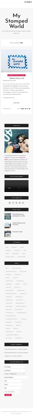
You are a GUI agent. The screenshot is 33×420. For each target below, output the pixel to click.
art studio (8, 274)
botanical (17, 274)
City (5, 381)
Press (24, 250)
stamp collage (9, 331)
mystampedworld (21, 312)
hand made (9, 296)
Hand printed (18, 296)
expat (25, 284)
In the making (17, 250)
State (6, 384)
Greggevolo (7, 356)
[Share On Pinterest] (25, 108)
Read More (16, 102)
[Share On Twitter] (23, 108)
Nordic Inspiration (23, 349)
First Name (7, 367)
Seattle (15, 328)
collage (15, 277)
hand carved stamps (11, 293)
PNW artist (9, 322)
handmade (23, 293)
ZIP (5, 388)
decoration (9, 284)
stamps (18, 331)
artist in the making (11, 271)
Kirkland (9, 309)
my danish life (9, 312)
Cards (7, 247)
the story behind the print (12, 334)
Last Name (7, 370)
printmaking (9, 325)
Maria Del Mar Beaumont (10, 349)
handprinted (9, 299)
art (7, 268)
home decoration (20, 303)
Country (6, 373)
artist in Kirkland (16, 268)
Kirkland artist (19, 309)
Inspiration (11, 75)
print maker (18, 322)
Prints (17, 75)
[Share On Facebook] (22, 108)
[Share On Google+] (27, 108)
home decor (9, 303)
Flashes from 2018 (16, 78)
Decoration (14, 247)
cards (8, 277)
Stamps (23, 75)
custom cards (9, 280)
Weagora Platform (10, 256)
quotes (8, 328)
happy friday (19, 299)
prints (18, 325)
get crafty (17, 287)
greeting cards (10, 290)
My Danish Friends (17, 231)
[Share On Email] (29, 108)
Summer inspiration (23, 352)
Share (19, 108)
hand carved (20, 290)
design (17, 284)
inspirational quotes (21, 306)
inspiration (9, 306)
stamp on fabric (15, 253)
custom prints (20, 280)
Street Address (8, 377)
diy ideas (22, 247)
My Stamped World (16, 21)
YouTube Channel (21, 256)
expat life (8, 287)
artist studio (23, 271)
